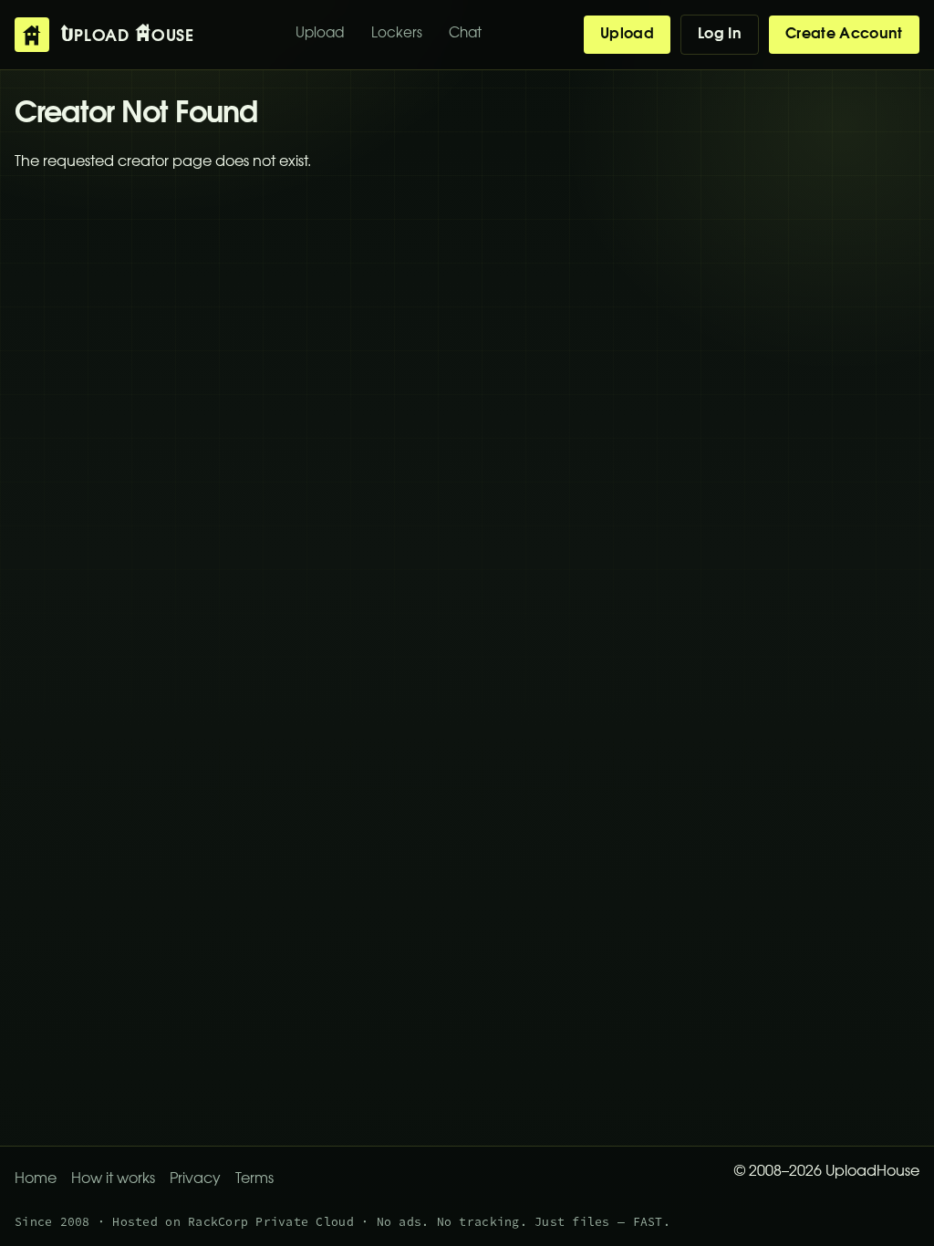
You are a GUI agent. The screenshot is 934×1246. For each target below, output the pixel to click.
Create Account (843, 34)
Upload (320, 34)
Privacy (195, 1179)
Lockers (396, 34)
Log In (720, 34)
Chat (465, 34)
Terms (254, 1179)
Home (36, 1179)
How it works (113, 1179)
